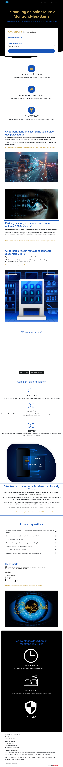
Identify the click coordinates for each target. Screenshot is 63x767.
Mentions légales (10, 738)
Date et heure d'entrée (15, 37)
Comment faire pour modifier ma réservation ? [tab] (19, 546)
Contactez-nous (9, 743)
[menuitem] (38, 2)
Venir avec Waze (24, 372)
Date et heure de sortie (15, 43)
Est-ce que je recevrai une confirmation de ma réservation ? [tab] (23, 553)
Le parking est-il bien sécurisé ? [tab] (15, 539)
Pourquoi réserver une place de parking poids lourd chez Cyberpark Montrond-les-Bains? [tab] (30, 531)
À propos (15, 750)
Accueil (7, 736)
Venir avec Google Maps (37, 372)
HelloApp (55, 765)
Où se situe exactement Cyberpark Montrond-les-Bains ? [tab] (22, 536)
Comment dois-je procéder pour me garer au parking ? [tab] (22, 543)
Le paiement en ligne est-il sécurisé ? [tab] (16, 549)
